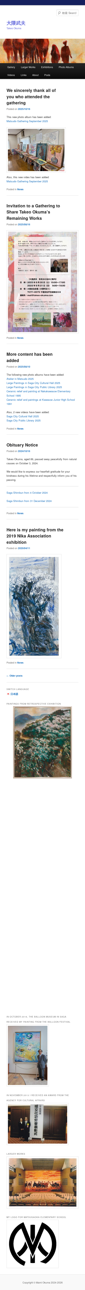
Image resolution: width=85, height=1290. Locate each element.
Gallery (11, 67)
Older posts (15, 675)
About (35, 75)
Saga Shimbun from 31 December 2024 (29, 501)
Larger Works (28, 67)
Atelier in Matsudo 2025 (20, 379)
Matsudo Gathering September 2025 (27, 121)
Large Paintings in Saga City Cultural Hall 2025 (33, 383)
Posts (47, 75)
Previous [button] (11, 857)
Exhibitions (47, 67)
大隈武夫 (16, 22)
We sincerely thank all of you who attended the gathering (31, 96)
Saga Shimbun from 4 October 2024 (27, 492)
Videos (11, 75)
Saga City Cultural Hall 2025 (23, 416)
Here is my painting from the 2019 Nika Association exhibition (35, 536)
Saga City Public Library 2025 (24, 420)
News (20, 189)
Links (23, 75)
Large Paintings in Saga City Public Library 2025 (34, 387)
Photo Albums (66, 67)
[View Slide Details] (43, 742)
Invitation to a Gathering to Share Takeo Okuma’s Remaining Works (33, 212)
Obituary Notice (22, 445)
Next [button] (73, 857)
